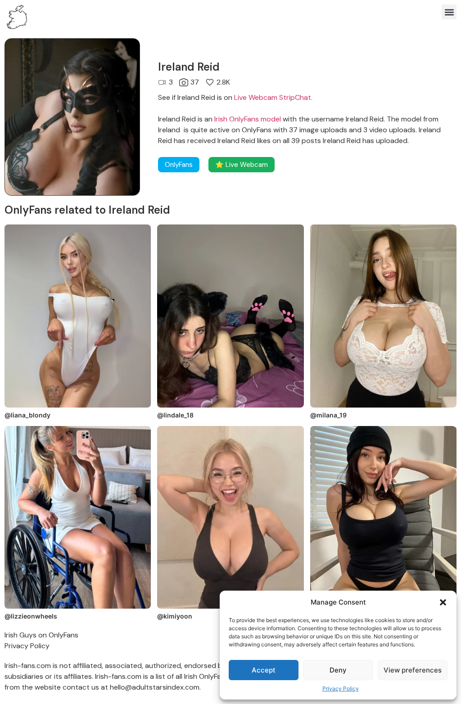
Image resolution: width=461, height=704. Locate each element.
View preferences (413, 670)
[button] (442, 602)
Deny (338, 670)
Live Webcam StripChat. (273, 97)
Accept (264, 670)
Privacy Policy (340, 688)
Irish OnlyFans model (247, 119)
